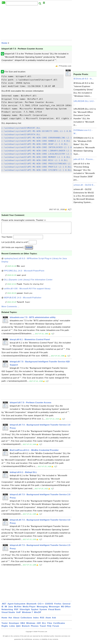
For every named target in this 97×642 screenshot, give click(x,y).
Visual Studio (8, 612)
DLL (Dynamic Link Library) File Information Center (28, 280)
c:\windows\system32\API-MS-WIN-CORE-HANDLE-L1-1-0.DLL (36, 141)
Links (12, 626)
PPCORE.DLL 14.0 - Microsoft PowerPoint (24, 271)
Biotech (26, 626)
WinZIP (37, 612)
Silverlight (25, 609)
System (43, 609)
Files (49, 623)
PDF (16, 609)
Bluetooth (32, 604)
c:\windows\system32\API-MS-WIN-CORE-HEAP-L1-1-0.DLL (35, 144)
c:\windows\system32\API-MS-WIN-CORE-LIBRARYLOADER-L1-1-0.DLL (41, 151)
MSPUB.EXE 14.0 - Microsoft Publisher (22, 298)
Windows (30, 623)
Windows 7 (27, 612)
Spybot (34, 609)
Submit (29, 247)
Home (4, 43)
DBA (22, 623)
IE (3, 607)
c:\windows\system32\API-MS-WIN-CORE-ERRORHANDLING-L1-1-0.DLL (41, 138)
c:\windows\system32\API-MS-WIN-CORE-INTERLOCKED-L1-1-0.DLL (39, 147)
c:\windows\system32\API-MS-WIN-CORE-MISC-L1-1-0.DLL (35, 160)
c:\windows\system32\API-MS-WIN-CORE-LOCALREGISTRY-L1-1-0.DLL (41, 154)
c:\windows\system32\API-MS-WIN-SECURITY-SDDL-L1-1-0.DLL (37, 131)
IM (6, 607)
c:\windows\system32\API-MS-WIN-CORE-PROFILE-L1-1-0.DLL (37, 167)
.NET (4, 604)
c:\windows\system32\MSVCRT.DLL (21, 128)
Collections (26, 618)
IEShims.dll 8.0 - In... (83, 79)
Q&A (18, 626)
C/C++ (41, 604)
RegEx (5, 626)
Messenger (54, 607)
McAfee (18, 607)
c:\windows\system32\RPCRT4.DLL (21, 134)
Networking (7, 609)
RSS (42, 618)
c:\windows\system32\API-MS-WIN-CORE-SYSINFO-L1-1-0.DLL (37, 170)
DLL (44, 623)
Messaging (42, 607)
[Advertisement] (36, 23)
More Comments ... (10, 307)
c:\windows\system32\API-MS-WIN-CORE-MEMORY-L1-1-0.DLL (36, 157)
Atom (48, 618)
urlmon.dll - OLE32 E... (84, 185)
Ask (54, 618)
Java (10, 607)
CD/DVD (49, 604)
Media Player (29, 607)
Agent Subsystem (16, 604)
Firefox (57, 604)
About (16, 618)
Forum (56, 626)
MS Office (66, 607)
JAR (39, 623)
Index (36, 618)
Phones (35, 626)
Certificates (59, 623)
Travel (43, 626)
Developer (14, 623)
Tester (5, 623)
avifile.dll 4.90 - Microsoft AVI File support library (27, 289)
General (66, 604)
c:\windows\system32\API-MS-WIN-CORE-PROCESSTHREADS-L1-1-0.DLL (41, 164)
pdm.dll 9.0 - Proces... (84, 159)
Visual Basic (54, 609)
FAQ (49, 626)
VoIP (18, 612)
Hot (10, 618)
